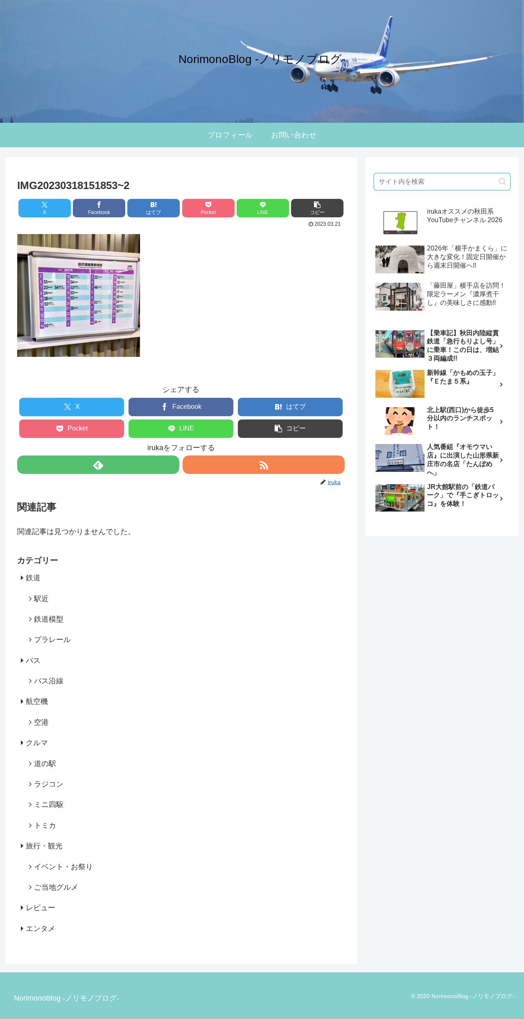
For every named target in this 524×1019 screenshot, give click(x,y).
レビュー (40, 908)
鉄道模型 (48, 619)
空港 (41, 722)
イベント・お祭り (63, 866)
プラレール (52, 640)
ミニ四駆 (48, 804)
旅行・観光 (44, 846)
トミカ (45, 825)
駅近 (41, 598)
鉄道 (33, 578)
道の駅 (45, 763)
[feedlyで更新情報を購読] (98, 464)
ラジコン (48, 784)
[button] (317, 208)
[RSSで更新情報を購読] (264, 464)
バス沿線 (48, 681)
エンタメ (40, 928)
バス (33, 660)
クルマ (37, 743)
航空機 (37, 701)
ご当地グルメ (56, 887)
